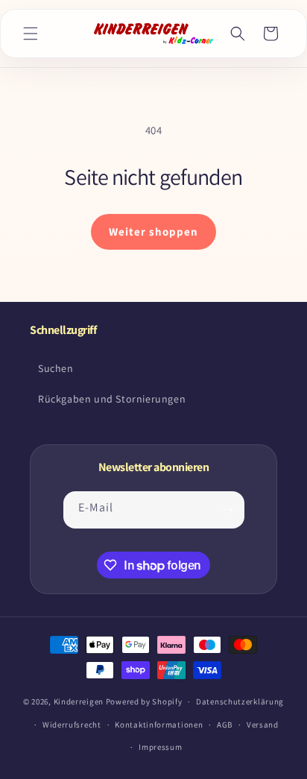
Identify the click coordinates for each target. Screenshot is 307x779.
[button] (30, 33)
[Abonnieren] (228, 510)
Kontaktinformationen (159, 724)
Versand (263, 724)
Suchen (56, 368)
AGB (224, 724)
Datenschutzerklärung (240, 701)
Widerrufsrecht (71, 724)
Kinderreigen (79, 701)
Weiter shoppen (153, 231)
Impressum (160, 747)
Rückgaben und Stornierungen (112, 399)
